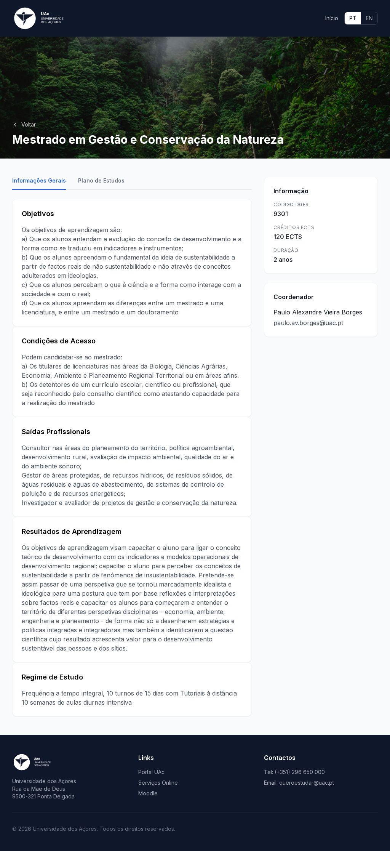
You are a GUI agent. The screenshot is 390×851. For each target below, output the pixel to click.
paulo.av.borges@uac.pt (308, 323)
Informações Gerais (39, 180)
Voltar (28, 124)
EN (369, 18)
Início (331, 18)
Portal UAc (151, 772)
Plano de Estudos (101, 180)
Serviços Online (158, 782)
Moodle (148, 793)
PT (352, 18)
